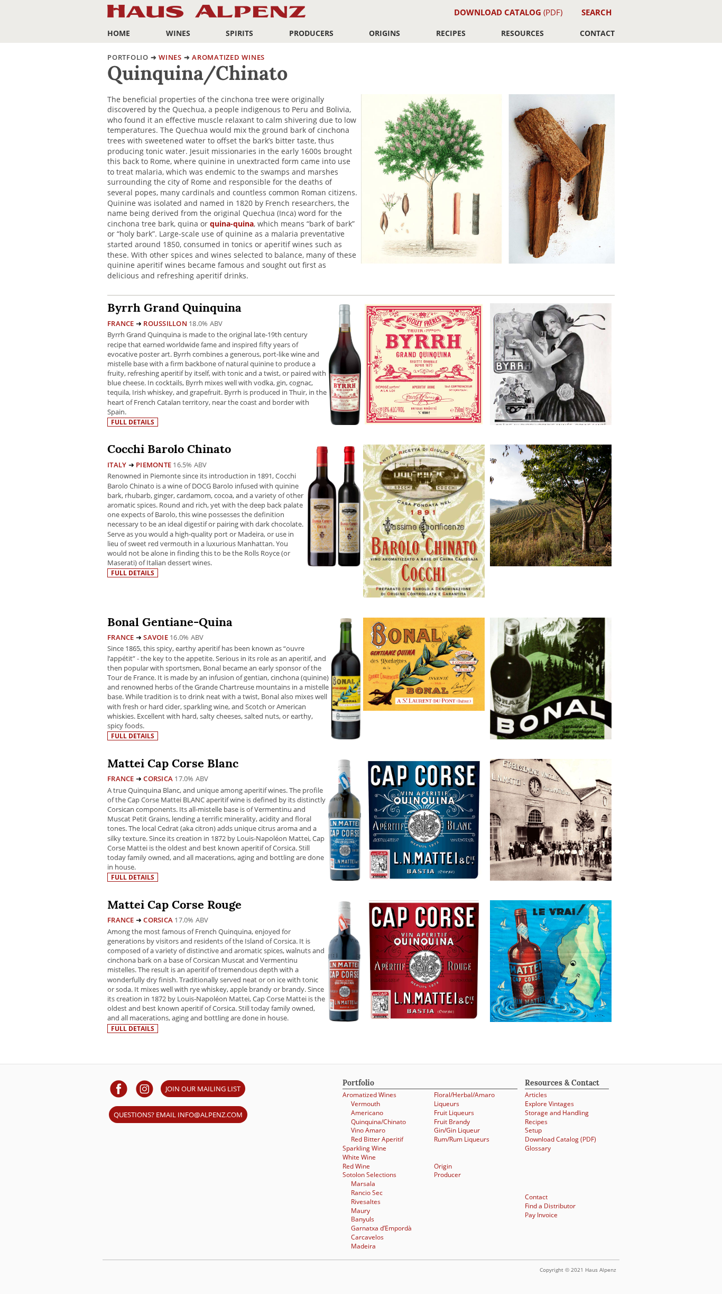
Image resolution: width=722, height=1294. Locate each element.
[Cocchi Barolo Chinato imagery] (551, 563)
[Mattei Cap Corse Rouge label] (424, 962)
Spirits (239, 33)
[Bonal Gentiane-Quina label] (424, 665)
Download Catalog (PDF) (560, 1139)
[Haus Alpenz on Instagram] (144, 1088)
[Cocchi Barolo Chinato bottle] (334, 505)
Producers (311, 33)
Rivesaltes (366, 1201)
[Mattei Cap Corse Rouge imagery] (551, 1019)
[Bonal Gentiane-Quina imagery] (551, 736)
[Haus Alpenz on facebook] (118, 1088)
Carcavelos (367, 1237)
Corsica (158, 778)
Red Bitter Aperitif (377, 1139)
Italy (116, 464)
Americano (367, 1112)
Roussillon (165, 323)
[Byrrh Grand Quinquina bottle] (345, 364)
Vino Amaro (368, 1130)
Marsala (363, 1183)
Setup (533, 1130)
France (120, 323)
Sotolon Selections (369, 1174)
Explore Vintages (549, 1103)
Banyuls (362, 1219)
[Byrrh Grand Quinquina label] (424, 365)
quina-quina (232, 224)
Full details (132, 422)
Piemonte (153, 464)
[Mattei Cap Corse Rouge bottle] (344, 961)
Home (118, 33)
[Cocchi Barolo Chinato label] (424, 522)
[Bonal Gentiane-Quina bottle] (346, 678)
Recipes (451, 33)
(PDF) (508, 12)
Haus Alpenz (206, 17)
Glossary (538, 1148)
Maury (360, 1210)
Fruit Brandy (452, 1121)
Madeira (363, 1246)
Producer (447, 1174)
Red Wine (356, 1166)
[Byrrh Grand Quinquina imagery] (551, 422)
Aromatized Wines (228, 57)
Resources (522, 33)
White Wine (359, 1157)
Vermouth (365, 1103)
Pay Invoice (541, 1214)
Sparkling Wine (364, 1148)
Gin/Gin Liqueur (457, 1130)
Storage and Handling (557, 1112)
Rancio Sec (367, 1192)
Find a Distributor (550, 1205)
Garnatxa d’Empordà (381, 1228)
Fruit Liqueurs (454, 1112)
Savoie (155, 637)
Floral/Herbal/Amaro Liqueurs (464, 1099)
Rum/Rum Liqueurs (461, 1139)
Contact (597, 33)
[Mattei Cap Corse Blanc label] (424, 821)
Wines (178, 33)
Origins (384, 33)
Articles (536, 1094)
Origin (443, 1166)
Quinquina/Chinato (378, 1121)
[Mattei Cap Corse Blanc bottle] (344, 820)
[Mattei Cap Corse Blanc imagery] (551, 878)
